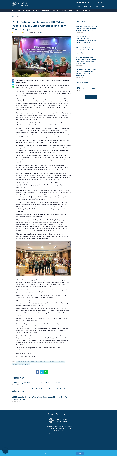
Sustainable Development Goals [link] (21, 364)
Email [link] (102, 6)
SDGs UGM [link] (61, 361)
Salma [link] (41, 33)
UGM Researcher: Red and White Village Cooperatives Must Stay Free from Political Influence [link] (40, 398)
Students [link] (79, 6)
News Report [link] (20, 16)
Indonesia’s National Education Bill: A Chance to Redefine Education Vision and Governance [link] (40, 390)
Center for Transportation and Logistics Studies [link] (29, 361)
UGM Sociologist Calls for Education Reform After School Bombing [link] (37, 383)
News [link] (13, 16)
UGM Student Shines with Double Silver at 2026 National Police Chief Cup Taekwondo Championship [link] (86, 61)
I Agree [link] (80, 453)
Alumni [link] (91, 6)
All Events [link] (90, 97)
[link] (21, 4)
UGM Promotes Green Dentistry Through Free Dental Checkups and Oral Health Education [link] (86, 28)
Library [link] (97, 6)
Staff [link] (85, 6)
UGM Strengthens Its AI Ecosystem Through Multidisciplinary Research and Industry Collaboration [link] (86, 39)
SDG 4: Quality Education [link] (50, 361)
